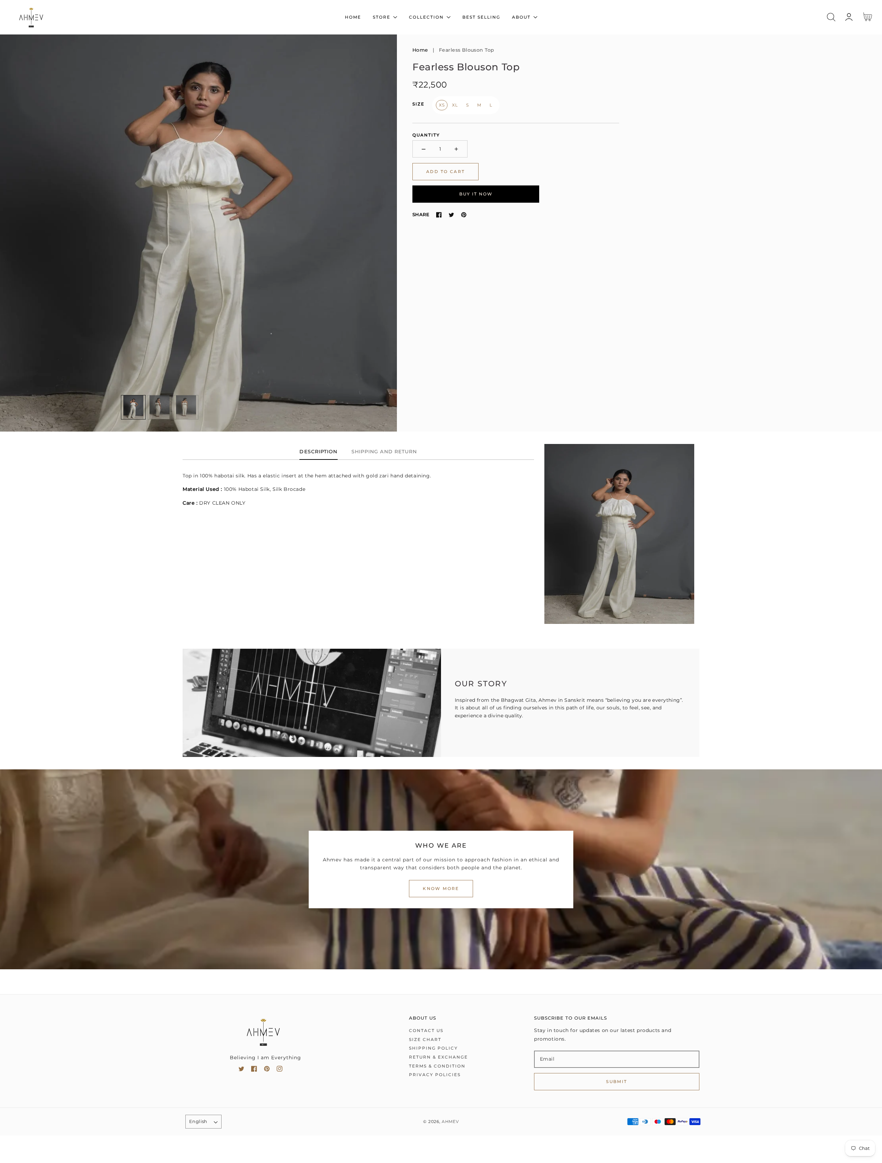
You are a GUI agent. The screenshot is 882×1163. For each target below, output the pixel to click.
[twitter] (241, 1070)
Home (420, 50)
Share (420, 214)
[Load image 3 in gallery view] (186, 407)
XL (455, 105)
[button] (831, 17)
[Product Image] (198, 233)
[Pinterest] (463, 215)
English (198, 1121)
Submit (616, 1081)
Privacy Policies (435, 1074)
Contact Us (426, 1030)
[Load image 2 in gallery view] (159, 407)
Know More (441, 888)
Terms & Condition (437, 1066)
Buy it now (476, 193)
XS (441, 105)
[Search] (831, 17)
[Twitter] (451, 215)
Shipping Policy (433, 1048)
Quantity (426, 135)
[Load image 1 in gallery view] (133, 407)
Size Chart (425, 1039)
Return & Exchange (438, 1057)
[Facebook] (439, 215)
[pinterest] (267, 1070)
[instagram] (280, 1070)
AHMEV (450, 1121)
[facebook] (254, 1070)
